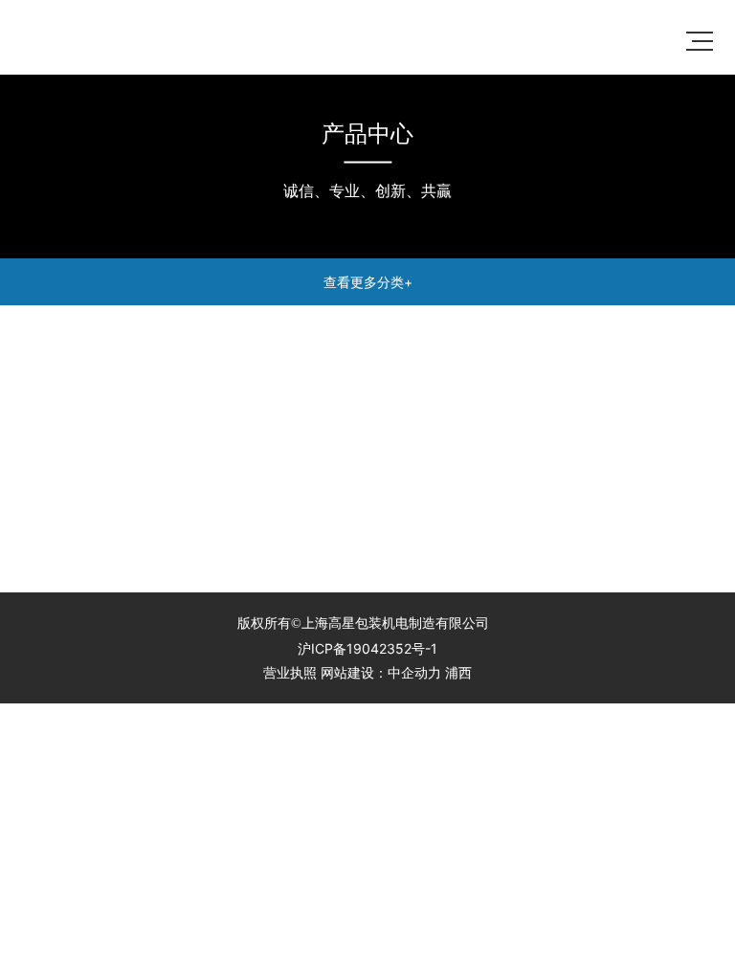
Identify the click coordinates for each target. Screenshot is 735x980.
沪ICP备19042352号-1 (367, 648)
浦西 (458, 672)
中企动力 (414, 672)
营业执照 (290, 672)
